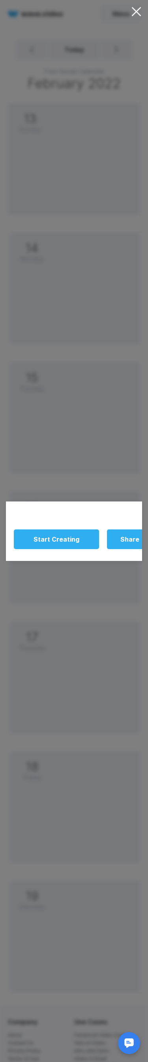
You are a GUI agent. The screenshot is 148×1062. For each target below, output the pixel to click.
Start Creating (56, 539)
